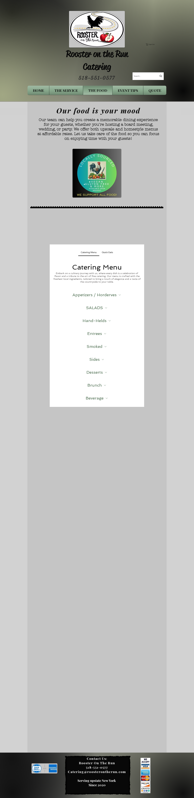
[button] (152, 44)
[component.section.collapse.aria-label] (119, 294)
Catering (97, 66)
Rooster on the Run (97, 54)
